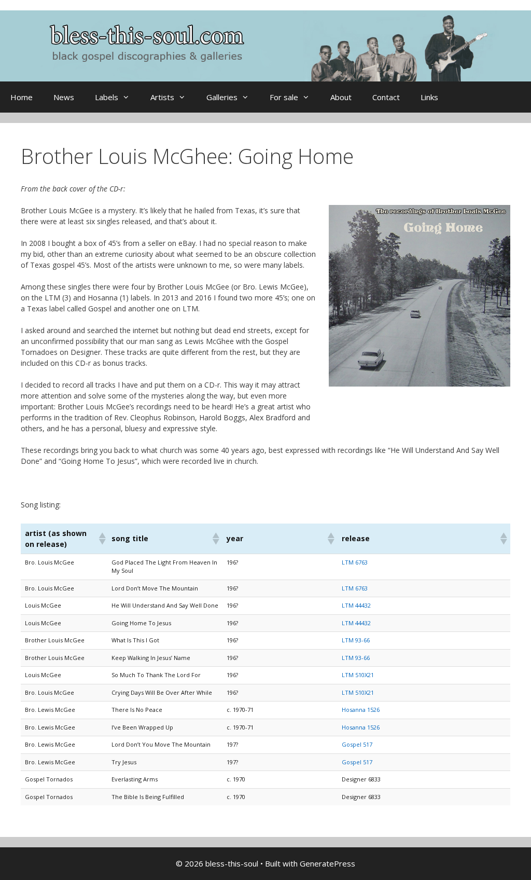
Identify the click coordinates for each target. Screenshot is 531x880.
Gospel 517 (357, 744)
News (63, 97)
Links (429, 97)
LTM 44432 (356, 605)
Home (21, 97)
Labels (106, 97)
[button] (101, 538)
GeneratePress (327, 863)
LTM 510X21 (358, 675)
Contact (386, 97)
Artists (162, 97)
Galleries (221, 97)
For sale (284, 97)
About (341, 97)
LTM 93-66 (356, 640)
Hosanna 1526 (361, 709)
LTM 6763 (355, 562)
